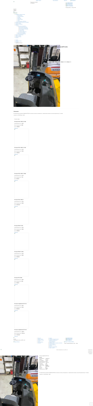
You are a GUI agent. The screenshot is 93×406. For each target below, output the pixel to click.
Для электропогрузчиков (23, 26)
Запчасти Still (21, 29)
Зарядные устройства (19, 24)
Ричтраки (18, 17)
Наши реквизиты (55, 0)
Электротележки (20, 19)
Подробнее (16, 128)
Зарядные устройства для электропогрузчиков (53, 340)
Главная (50, 338)
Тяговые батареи (18, 23)
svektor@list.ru (73, 0)
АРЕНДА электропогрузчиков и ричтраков (22, 22)
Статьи (39, 340)
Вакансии (65, 0)
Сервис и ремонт (18, 35)
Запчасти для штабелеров (21, 33)
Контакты (17, 37)
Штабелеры (19, 18)
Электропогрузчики (20, 16)
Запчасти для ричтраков (21, 32)
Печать (68, 61)
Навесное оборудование (19, 34)
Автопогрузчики (19, 15)
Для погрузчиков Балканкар (23, 28)
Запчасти (17, 25)
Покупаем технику (18, 36)
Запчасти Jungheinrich (22, 31)
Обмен (62, 61)
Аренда (56, 61)
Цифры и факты (38, 0)
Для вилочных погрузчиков (23, 27)
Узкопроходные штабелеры (21, 21)
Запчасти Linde (21, 30)
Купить (50, 61)
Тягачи (18, 20)
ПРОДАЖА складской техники (20, 14)
